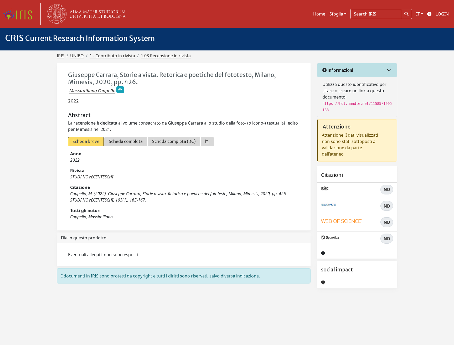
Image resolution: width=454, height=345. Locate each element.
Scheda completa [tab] (126, 141)
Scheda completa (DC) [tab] (174, 141)
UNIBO (77, 56)
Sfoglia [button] (336, 14)
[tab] (207, 141)
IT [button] (418, 14)
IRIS (60, 56)
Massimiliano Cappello (92, 90)
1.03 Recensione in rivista (166, 56)
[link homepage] (19, 13)
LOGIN (442, 14)
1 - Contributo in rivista (112, 56)
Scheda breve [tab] (86, 141)
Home (319, 14)
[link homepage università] (85, 14)
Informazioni (340, 70)
